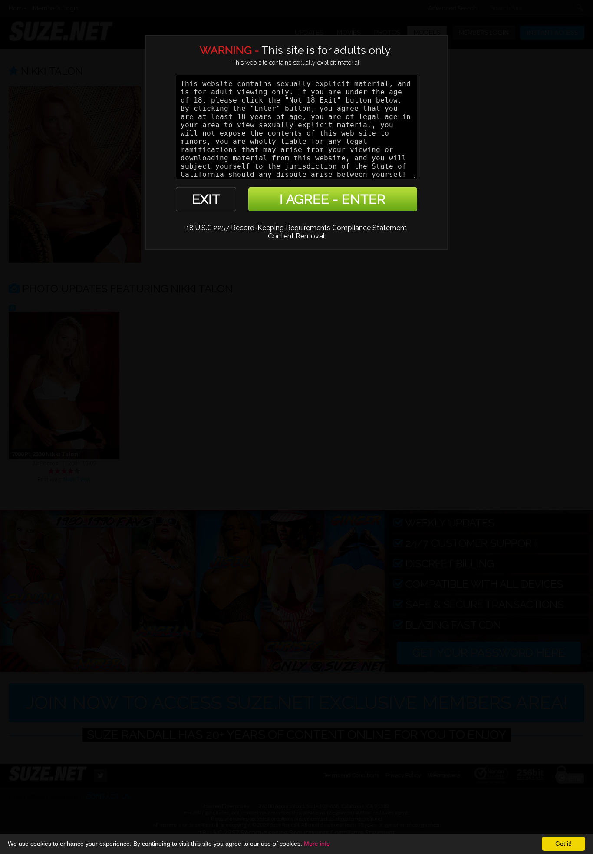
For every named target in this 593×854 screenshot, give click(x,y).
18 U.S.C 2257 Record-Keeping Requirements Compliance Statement (296, 228)
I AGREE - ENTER (332, 199)
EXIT (206, 199)
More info (317, 843)
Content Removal (296, 236)
